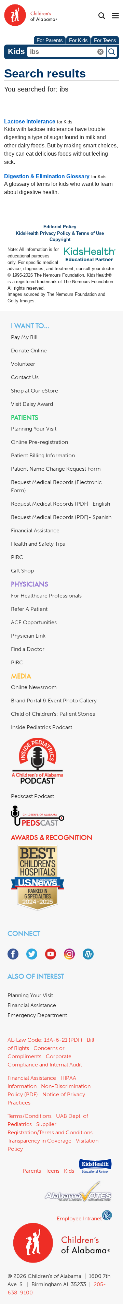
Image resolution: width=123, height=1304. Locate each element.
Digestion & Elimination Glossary (47, 176)
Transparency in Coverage (39, 1140)
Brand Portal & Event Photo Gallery (54, 700)
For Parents (50, 40)
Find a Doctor (27, 649)
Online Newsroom (34, 687)
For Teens (105, 40)
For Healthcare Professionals (46, 595)
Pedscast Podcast (32, 796)
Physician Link (28, 635)
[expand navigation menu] (115, 16)
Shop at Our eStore (34, 390)
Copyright (60, 239)
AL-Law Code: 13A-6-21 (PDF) (45, 1040)
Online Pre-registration (39, 442)
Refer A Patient (29, 609)
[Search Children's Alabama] (101, 16)
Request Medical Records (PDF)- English (60, 503)
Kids (69, 1171)
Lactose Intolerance (29, 121)
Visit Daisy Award (32, 404)
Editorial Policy (59, 227)
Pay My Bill (24, 337)
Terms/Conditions (30, 1116)
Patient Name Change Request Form (56, 469)
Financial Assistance (35, 530)
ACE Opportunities (34, 622)
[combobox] (66, 52)
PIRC (17, 557)
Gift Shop (22, 570)
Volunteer (23, 364)
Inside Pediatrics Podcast (41, 727)
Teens (52, 1171)
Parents (32, 1171)
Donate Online (29, 350)
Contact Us (25, 377)
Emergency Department (37, 1015)
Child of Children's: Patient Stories (53, 714)
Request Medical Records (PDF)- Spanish (61, 517)
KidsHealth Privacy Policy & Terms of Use (60, 233)
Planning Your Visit (33, 428)
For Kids (78, 40)
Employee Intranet (79, 1218)
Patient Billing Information (43, 455)
